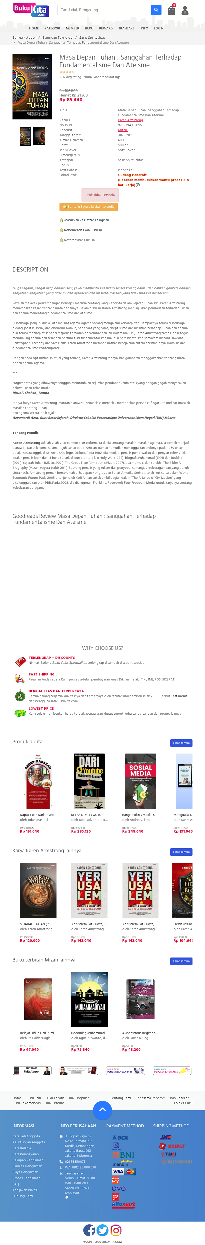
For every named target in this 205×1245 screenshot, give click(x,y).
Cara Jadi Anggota (26, 1136)
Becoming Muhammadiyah (91, 1033)
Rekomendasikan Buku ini (83, 230)
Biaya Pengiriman (25, 1172)
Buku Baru (33, 1098)
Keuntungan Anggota (28, 1142)
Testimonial (179, 696)
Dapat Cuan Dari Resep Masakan (44, 815)
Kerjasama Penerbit (150, 1098)
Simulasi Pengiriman (27, 1166)
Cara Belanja (21, 1148)
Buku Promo (55, 1103)
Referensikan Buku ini (80, 240)
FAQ (15, 1184)
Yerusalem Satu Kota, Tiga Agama (147, 924)
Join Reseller (179, 1098)
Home (17, 1098)
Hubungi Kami (22, 1196)
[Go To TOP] (102, 1110)
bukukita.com (112, 1242)
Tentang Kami (120, 1098)
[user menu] (185, 10)
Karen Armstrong (130, 120)
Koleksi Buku (183, 1103)
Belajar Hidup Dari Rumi (37, 1033)
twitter (102, 1230)
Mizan (123, 130)
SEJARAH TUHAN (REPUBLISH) (42, 924)
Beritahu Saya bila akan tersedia (90, 207)
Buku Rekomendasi (26, 1103)
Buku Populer (79, 1098)
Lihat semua (181, 743)
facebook (89, 1230)
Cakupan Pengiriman (28, 1160)
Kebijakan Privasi (25, 1190)
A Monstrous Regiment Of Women (148, 1033)
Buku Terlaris (55, 1098)
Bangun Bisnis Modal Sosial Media (147, 815)
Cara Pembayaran (25, 1154)
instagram (116, 1230)
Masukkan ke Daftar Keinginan (86, 220)
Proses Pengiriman (26, 1178)
